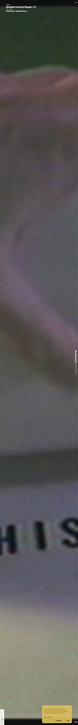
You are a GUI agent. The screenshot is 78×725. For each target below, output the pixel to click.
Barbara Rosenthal (16, 11)
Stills (2, 720)
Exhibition (59, 720)
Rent (68, 720)
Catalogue (8, 4)
